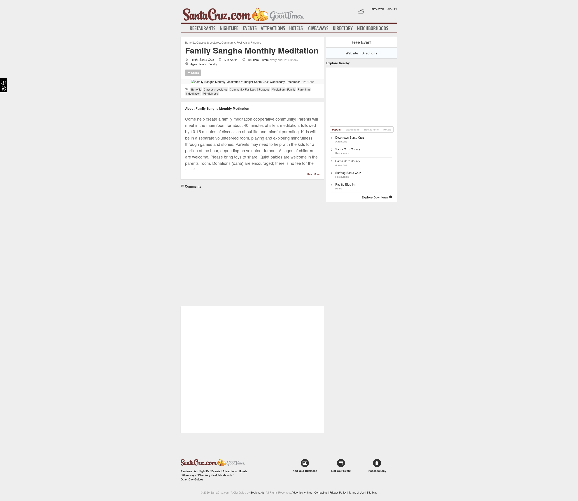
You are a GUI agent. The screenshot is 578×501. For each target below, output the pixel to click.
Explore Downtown (375, 197)
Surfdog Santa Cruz (348, 172)
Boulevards (257, 492)
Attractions (273, 28)
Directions (369, 53)
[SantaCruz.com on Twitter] (3, 88)
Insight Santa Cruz (202, 59)
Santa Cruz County (347, 149)
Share (195, 73)
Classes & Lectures (208, 42)
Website (352, 53)
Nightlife (229, 28)
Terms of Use (357, 492)
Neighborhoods (372, 28)
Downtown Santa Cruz (349, 137)
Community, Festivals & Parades (241, 42)
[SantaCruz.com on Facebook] (3, 82)
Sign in (392, 9)
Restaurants (203, 28)
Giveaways (318, 28)
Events (250, 28)
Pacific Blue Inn (345, 184)
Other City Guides (192, 479)
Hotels (296, 28)
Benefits (190, 42)
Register (377, 9)
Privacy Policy (338, 492)
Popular (336, 129)
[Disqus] (252, 246)
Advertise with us (301, 492)
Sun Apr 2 (230, 60)
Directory (343, 28)
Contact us (320, 492)
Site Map (372, 492)
